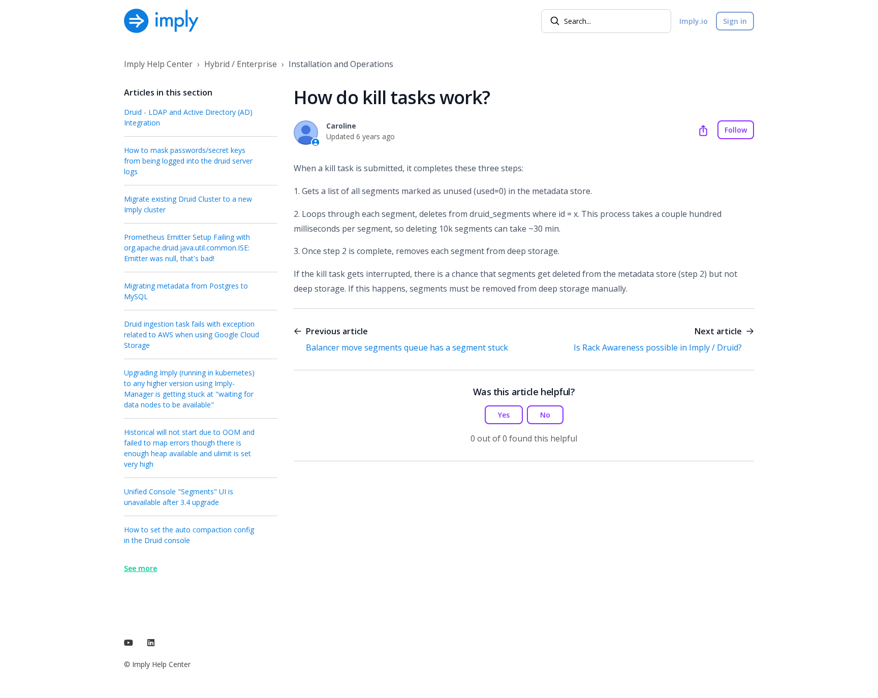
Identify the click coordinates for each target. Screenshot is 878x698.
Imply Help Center (158, 64)
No (545, 415)
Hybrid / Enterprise (240, 64)
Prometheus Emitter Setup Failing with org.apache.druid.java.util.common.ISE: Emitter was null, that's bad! (187, 247)
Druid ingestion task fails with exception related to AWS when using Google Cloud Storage (191, 334)
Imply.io (693, 21)
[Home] (161, 21)
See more (140, 568)
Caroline (341, 126)
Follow (736, 130)
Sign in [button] (735, 21)
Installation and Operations (341, 64)
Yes (504, 415)
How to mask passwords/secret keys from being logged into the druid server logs (188, 160)
